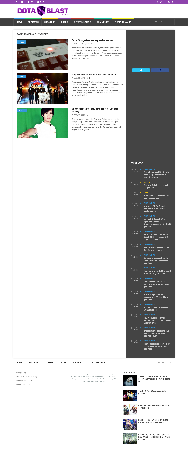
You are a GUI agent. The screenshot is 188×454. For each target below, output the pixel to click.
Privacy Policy (21, 373)
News (19, 22)
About (30, 2)
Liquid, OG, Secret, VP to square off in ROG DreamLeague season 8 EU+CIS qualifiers (157, 223)
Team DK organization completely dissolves (92, 40)
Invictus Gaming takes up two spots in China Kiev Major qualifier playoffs (156, 333)
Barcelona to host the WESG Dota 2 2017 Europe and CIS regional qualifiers (156, 237)
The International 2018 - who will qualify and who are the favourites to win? (154, 379)
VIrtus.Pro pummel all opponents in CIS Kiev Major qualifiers (156, 297)
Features (33, 22)
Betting (147, 182)
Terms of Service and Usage (27, 376)
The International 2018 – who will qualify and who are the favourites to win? (156, 174)
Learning (147, 193)
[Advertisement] (124, 11)
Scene (64, 22)
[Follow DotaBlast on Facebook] (160, 70)
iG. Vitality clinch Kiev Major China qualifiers (156, 308)
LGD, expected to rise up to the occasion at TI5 (94, 74)
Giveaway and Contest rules (26, 380)
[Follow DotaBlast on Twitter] (141, 70)
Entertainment (82, 22)
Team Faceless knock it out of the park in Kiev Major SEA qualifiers (157, 346)
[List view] (22, 2)
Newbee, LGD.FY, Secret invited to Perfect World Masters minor (154, 208)
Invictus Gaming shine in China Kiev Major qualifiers (157, 248)
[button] (170, 21)
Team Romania (123, 22)
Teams (21, 42)
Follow (158, 22)
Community (103, 22)
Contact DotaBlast (23, 384)
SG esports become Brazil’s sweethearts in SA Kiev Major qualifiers (156, 260)
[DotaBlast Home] (16, 2)
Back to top (163, 362)
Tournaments (149, 169)
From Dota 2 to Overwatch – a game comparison (156, 196)
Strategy (49, 22)
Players (22, 111)
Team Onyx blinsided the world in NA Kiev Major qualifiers (157, 272)
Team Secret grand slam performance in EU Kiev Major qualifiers (157, 284)
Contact (40, 2)
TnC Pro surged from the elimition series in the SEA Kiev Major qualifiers (157, 320)
